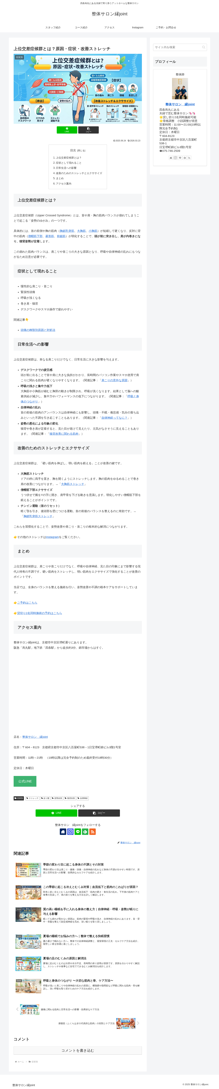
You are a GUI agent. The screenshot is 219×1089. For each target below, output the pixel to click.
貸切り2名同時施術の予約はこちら (39, 613)
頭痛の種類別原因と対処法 (38, 330)
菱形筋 (49, 236)
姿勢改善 (58, 798)
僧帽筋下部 (35, 236)
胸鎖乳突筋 (67, 230)
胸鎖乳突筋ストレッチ (38, 516)
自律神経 (84, 798)
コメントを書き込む (77, 1050)
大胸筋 (81, 230)
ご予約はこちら (27, 602)
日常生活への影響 (66, 167)
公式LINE (25, 781)
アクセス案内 (63, 183)
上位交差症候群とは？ (69, 157)
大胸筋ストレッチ (72, 484)
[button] (88, 130)
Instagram (52, 537)
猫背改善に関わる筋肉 (64, 433)
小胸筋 (93, 230)
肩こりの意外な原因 (114, 380)
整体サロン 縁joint (35, 736)
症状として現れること (69, 162)
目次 (73, 150)
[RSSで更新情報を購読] (92, 831)
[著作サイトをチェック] (63, 831)
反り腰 (46, 798)
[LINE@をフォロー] (78, 831)
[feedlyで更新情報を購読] (85, 831)
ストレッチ (33, 798)
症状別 (20, 798)
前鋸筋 (61, 236)
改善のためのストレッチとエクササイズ (79, 173)
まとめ (60, 178)
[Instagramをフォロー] (70, 831)
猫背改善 (71, 798)
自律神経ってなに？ (114, 417)
